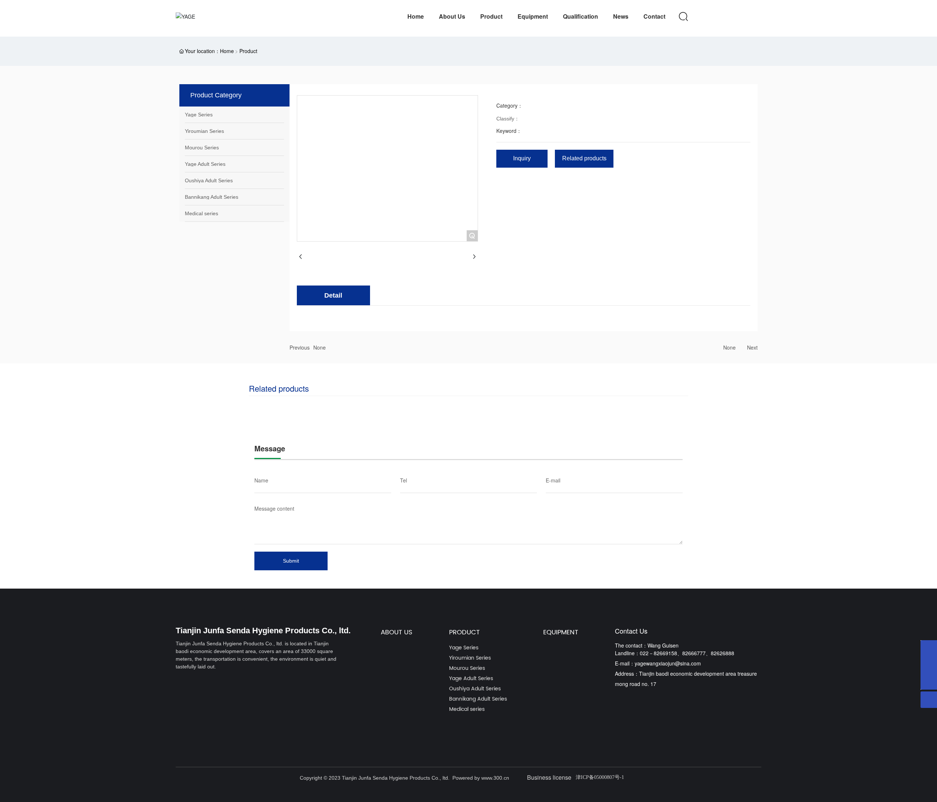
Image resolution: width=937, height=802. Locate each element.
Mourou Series (202, 147)
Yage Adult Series (205, 164)
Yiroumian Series (204, 131)
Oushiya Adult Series (209, 180)
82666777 (694, 653)
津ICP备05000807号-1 (600, 777)
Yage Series (199, 114)
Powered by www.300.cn (480, 778)
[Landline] (929, 648)
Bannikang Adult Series (211, 197)
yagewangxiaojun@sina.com (668, 663)
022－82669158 (658, 653)
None (319, 347)
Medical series (201, 213)
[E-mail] (929, 665)
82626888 (722, 653)
